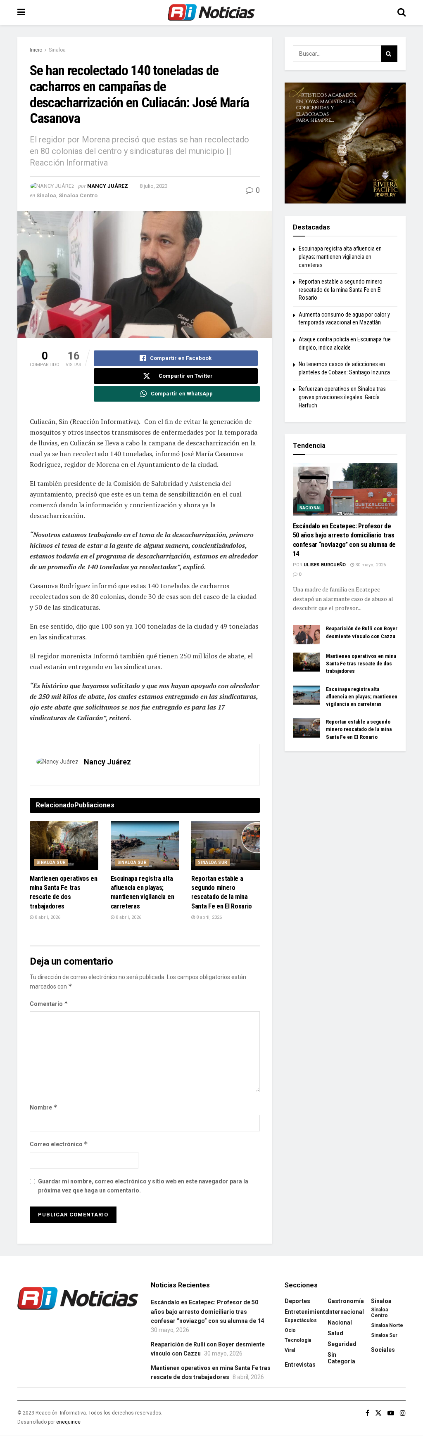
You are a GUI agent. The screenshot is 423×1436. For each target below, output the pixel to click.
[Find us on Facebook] (367, 1413)
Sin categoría (341, 1358)
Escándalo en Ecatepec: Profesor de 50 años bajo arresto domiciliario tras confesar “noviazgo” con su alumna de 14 (207, 1311)
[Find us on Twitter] (378, 1413)
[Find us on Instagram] (403, 1413)
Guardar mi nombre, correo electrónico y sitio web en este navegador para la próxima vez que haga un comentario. (143, 1186)
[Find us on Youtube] (390, 1413)
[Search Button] (401, 12)
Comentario (49, 1004)
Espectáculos (301, 1320)
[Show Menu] (21, 12)
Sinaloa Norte (387, 1325)
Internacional (346, 1311)
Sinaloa (57, 50)
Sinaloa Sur (51, 862)
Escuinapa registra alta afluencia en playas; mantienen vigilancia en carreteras (340, 256)
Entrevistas (300, 1364)
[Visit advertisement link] (345, 143)
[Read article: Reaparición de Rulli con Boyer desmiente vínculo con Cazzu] (306, 634)
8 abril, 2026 (46, 917)
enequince (68, 1422)
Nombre (43, 1107)
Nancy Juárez (107, 186)
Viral (290, 1350)
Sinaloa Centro (78, 195)
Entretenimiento (307, 1311)
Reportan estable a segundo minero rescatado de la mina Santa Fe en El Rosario (341, 289)
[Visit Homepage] (211, 12)
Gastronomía (346, 1301)
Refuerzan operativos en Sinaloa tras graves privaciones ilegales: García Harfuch (342, 397)
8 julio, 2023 (154, 186)
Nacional (310, 508)
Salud (335, 1333)
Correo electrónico (59, 1144)
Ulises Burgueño (325, 565)
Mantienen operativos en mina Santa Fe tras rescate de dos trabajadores (361, 663)
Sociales (383, 1349)
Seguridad (342, 1344)
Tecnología (298, 1340)
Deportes (297, 1301)
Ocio (290, 1330)
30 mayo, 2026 (370, 565)
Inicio (36, 50)
